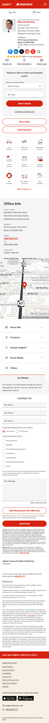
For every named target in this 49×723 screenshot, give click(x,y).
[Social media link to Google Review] (38, 51)
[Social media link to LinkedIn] (16, 51)
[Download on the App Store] (9, 698)
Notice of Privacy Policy (10, 680)
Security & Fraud (8, 670)
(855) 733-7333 (24, 553)
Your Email (8, 421)
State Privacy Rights (9, 683)
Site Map (5, 687)
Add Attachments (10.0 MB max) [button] (24, 511)
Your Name (8, 405)
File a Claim (24, 122)
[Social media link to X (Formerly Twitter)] (21, 51)
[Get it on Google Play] (26, 698)
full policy (32, 615)
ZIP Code (11, 95)
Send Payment (24, 130)
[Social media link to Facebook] (10, 51)
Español (5, 4)
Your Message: (9, 481)
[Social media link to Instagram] (27, 51)
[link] (24, 4)
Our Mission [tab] (22, 378)
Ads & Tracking (7, 667)
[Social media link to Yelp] (33, 51)
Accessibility (6, 673)
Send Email (24, 524)
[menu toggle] (45, 4)
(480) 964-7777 (11, 238)
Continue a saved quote (24, 112)
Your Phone (8, 413)
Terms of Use (7, 677)
